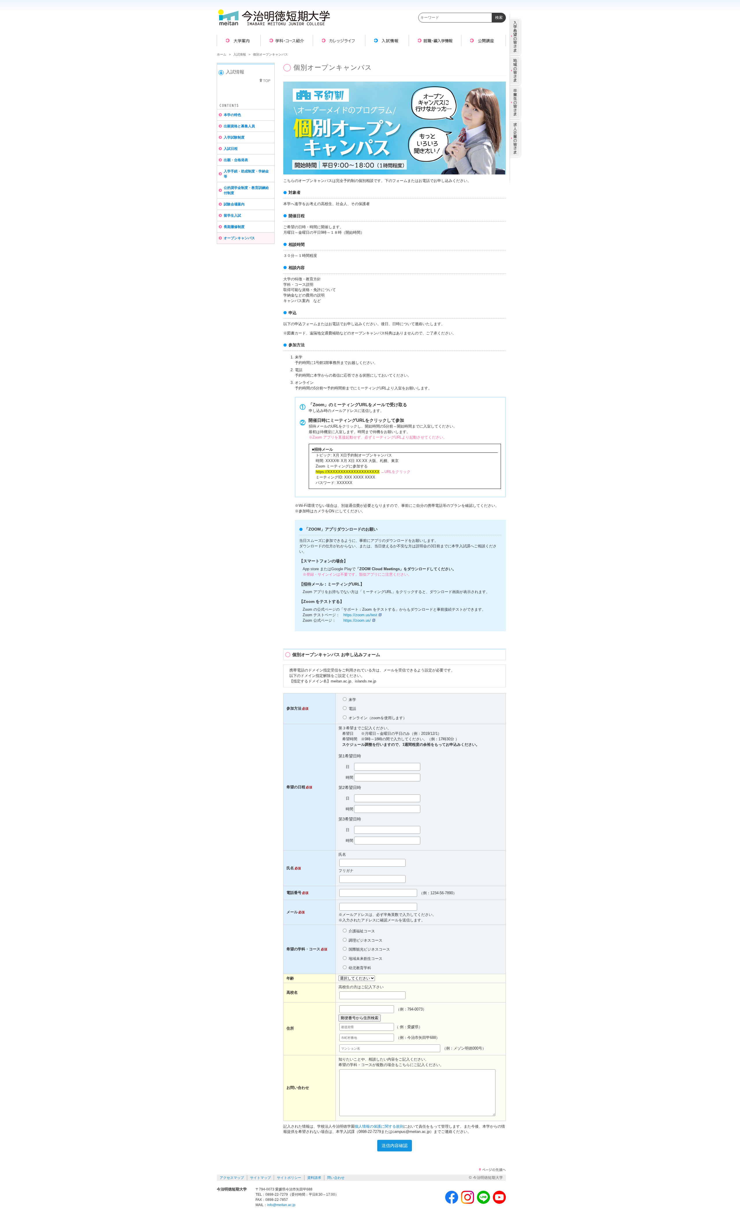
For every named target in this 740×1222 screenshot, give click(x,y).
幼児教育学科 (359, 968)
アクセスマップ (232, 1178)
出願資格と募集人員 (239, 126)
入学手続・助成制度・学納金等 (246, 173)
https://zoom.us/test (360, 615)
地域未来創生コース (364, 959)
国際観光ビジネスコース (368, 949)
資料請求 (314, 1178)
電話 (351, 709)
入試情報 (239, 54)
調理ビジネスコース (364, 940)
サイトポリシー (289, 1178)
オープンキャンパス (239, 238)
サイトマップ (260, 1178)
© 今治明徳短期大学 (486, 1178)
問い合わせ (336, 1178)
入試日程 (231, 149)
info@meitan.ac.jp (281, 1205)
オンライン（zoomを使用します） (377, 718)
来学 (351, 700)
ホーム (221, 54)
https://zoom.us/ (357, 621)
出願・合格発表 (236, 160)
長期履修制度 (234, 227)
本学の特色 (232, 115)
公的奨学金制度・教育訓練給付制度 (246, 190)
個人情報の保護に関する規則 (379, 1127)
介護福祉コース (361, 931)
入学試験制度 (234, 137)
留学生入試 (232, 216)
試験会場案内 (234, 204)
